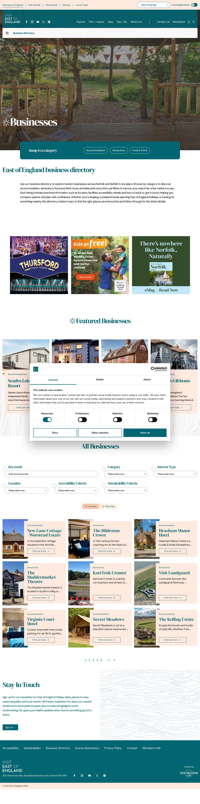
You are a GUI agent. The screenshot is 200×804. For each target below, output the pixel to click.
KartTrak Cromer (109, 572)
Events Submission (87, 748)
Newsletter (179, 21)
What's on (136, 21)
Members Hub (151, 748)
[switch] (82, 419)
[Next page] (108, 660)
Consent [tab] (53, 380)
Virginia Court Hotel (41, 621)
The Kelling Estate (176, 619)
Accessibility (10, 748)
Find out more (23, 407)
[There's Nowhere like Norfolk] (161, 265)
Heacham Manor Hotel (174, 533)
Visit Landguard (174, 572)
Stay (110, 21)
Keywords (15, 467)
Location (14, 483)
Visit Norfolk (34, 5)
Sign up (9, 727)
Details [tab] (100, 379)
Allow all (145, 432)
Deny (55, 432)
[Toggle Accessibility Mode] (194, 5)
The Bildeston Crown (106, 533)
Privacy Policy (113, 748)
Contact (132, 748)
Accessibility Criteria (72, 483)
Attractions (118, 150)
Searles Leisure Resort (22, 383)
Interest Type (167, 467)
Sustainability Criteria (122, 483)
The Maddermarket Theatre (41, 577)
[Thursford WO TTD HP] (39, 265)
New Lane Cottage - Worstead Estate (44, 533)
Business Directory (58, 748)
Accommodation (95, 150)
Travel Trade (82, 5)
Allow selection (100, 432)
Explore (81, 21)
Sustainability (32, 748)
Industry (66, 5)
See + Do (122, 21)
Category (114, 467)
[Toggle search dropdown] (193, 21)
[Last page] (114, 660)
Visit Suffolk (51, 5)
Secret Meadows (108, 619)
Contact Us (163, 21)
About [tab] (146, 379)
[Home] (7, 33)
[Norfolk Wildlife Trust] (100, 265)
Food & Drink (139, 150)
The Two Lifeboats (173, 380)
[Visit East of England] (12, 18)
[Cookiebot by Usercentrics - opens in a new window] (153, 369)
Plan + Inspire (96, 21)
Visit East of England (12, 5)
